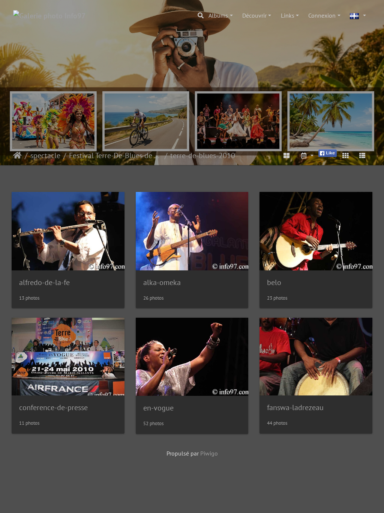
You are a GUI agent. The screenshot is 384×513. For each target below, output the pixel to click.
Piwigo (209, 453)
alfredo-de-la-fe (44, 282)
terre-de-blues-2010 (202, 155)
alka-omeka (162, 282)
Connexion (322, 15)
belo (274, 282)
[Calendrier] (306, 155)
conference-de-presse (53, 407)
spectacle (45, 155)
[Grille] (345, 155)
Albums (218, 15)
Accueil (17, 155)
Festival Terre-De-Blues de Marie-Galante (115, 155)
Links (287, 15)
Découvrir (254, 15)
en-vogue (158, 408)
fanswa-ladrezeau (295, 407)
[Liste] (362, 155)
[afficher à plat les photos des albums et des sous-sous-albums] (287, 155)
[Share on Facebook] (327, 152)
